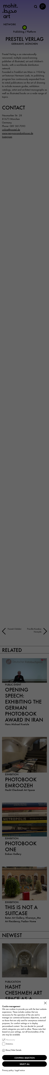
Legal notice (20, 1070)
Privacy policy (8, 1070)
